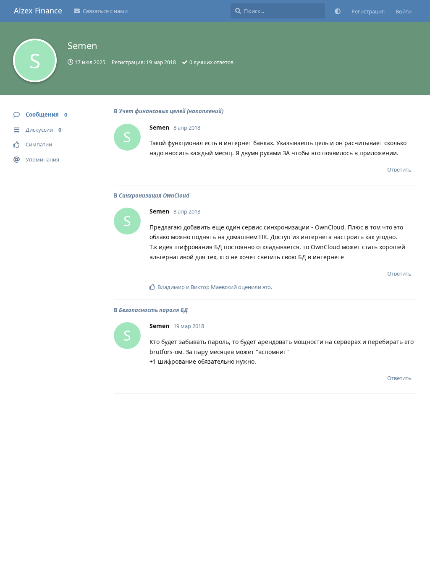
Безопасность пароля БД (153, 310)
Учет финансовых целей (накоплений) (171, 111)
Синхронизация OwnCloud (154, 195)
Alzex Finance (38, 10)
